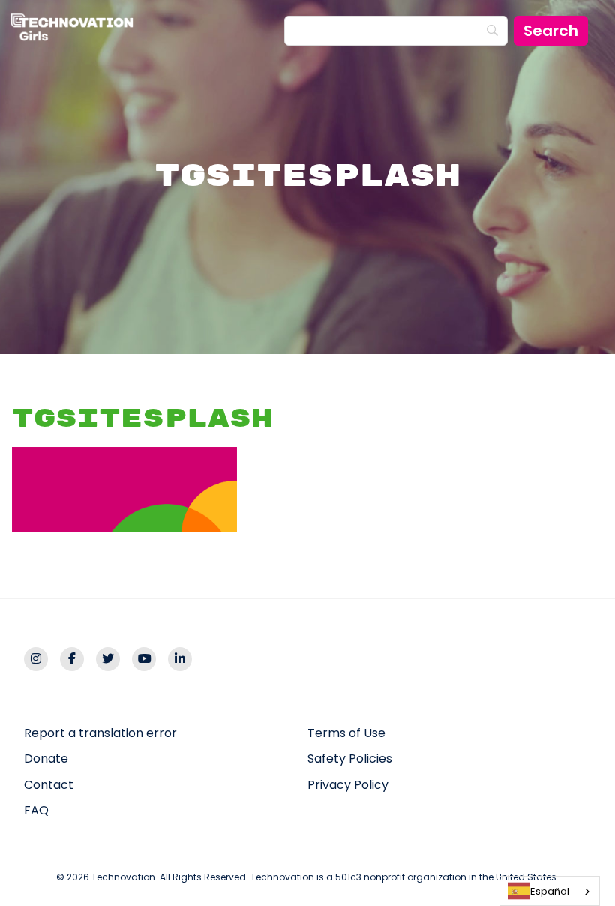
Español (549, 891)
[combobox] (550, 891)
